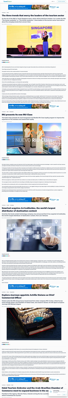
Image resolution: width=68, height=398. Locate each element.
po (54, 1)
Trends (8, 12)
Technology (12, 205)
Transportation (12, 292)
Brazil (12, 385)
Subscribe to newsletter (61, 1)
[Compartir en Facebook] (2, 62)
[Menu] (2, 1)
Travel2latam (4, 12)
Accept (64, 394)
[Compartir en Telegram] (7, 62)
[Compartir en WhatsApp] (6, 62)
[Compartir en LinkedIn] (5, 62)
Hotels (8, 111)
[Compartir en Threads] (4, 62)
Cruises (8, 292)
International (11, 111)
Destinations (8, 385)
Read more (58, 394)
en (52, 1)
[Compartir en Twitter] (3, 62)
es (51, 1)
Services (8, 205)
